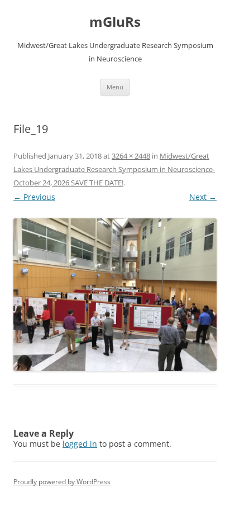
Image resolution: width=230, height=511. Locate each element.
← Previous (34, 197)
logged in (80, 443)
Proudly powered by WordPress (62, 481)
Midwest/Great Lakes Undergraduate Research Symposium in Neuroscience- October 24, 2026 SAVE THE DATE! (114, 169)
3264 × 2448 (131, 156)
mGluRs (115, 22)
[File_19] (115, 294)
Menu (115, 87)
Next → (203, 197)
